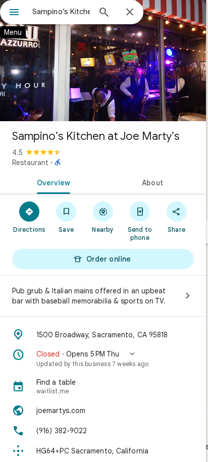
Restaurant (30, 162)
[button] (103, 358)
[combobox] (61, 12)
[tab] (51, 182)
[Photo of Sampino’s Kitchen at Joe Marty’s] (103, 60)
